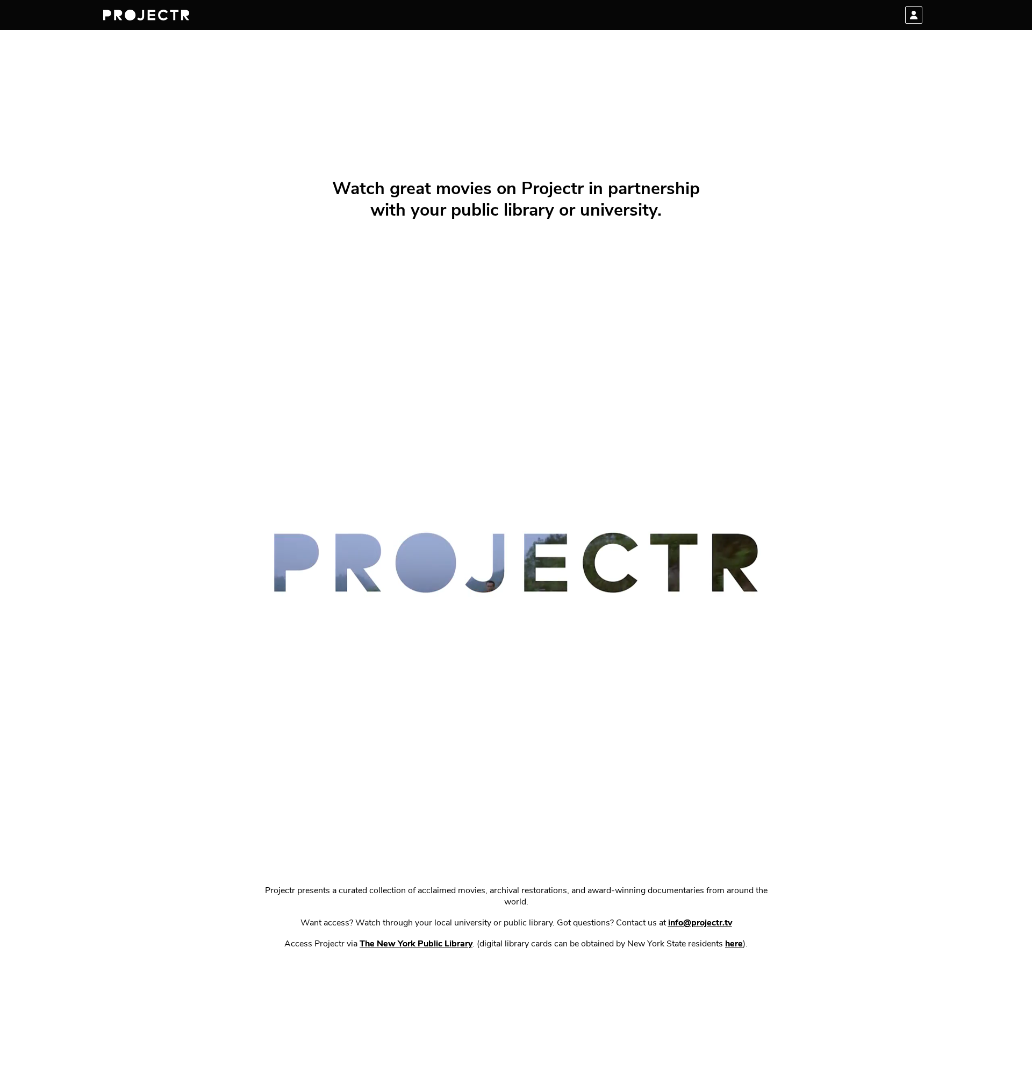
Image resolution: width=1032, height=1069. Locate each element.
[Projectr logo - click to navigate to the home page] (146, 15)
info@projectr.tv (700, 923)
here (734, 944)
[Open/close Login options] (913, 15)
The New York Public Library (416, 944)
